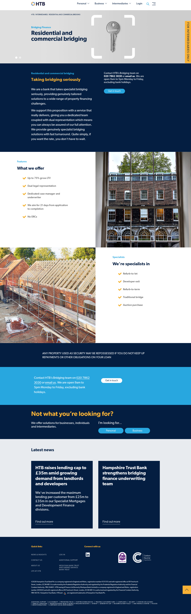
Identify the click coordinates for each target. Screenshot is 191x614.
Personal (81, 3)
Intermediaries (120, 3)
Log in (62, 554)
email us (130, 76)
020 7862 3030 (113, 76)
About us (35, 565)
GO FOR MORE (43, 50)
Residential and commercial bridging (64, 14)
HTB (32, 14)
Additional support (68, 560)
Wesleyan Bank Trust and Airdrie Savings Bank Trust (69, 567)
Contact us (36, 560)
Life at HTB (36, 571)
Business (99, 3)
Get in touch (114, 91)
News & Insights (39, 554)
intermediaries (42, 14)
